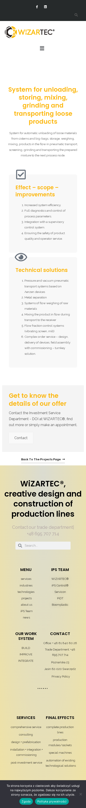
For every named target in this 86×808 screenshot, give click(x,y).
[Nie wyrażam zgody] (80, 794)
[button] (42, 48)
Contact (21, 438)
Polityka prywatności (52, 801)
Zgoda (26, 801)
